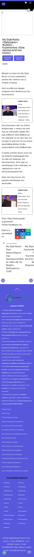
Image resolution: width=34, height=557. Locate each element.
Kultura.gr (6, 503)
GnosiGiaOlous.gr (8, 495)
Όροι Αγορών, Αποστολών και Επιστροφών (13, 429)
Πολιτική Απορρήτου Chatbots (10, 442)
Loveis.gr (6, 511)
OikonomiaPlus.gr (8, 519)
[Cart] (26, 2)
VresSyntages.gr (22, 511)
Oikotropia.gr (7, 523)
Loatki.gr (6, 507)
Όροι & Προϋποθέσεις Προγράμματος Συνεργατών (15, 470)
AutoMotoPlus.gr (8, 491)
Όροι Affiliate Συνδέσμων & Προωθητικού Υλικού (15, 458)
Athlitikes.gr (7, 486)
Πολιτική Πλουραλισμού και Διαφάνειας (12, 421)
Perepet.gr (6, 527)
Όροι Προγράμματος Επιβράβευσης (11, 466)
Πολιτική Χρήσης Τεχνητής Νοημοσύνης (12, 446)
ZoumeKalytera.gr (22, 519)
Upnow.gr (20, 507)
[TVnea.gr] (3, 5)
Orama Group (14, 538)
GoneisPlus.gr (7, 499)
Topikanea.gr (21, 495)
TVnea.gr (20, 503)
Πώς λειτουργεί (6, 413)
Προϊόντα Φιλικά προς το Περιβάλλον (12, 450)
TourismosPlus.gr (22, 499)
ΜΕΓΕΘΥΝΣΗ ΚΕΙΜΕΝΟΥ (8, 58)
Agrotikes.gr (7, 482)
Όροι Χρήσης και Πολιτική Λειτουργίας (12, 425)
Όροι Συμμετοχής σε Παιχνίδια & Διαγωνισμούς (14, 434)
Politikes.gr (21, 482)
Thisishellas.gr (21, 491)
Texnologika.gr (22, 486)
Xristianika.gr (21, 515)
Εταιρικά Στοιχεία (6, 409)
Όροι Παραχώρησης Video (9, 438)
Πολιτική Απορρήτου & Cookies (10, 417)
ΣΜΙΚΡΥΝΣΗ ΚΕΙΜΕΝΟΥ (19, 58)
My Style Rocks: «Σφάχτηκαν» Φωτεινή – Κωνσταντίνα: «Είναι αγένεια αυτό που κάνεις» (13, 46)
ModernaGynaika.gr (9, 515)
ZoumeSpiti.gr (21, 523)
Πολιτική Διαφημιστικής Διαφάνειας (11, 462)
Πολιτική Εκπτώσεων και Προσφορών (12, 454)
